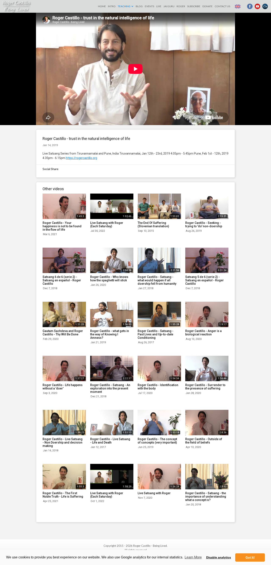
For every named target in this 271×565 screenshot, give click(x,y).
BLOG (139, 6)
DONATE (207, 6)
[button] (126, 6)
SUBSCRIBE (193, 6)
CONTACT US (222, 6)
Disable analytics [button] (218, 557)
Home (102, 6)
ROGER (181, 6)
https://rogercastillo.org (81, 158)
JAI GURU (168, 6)
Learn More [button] (193, 557)
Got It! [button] (250, 557)
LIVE (158, 6)
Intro (112, 6)
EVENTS (149, 6)
